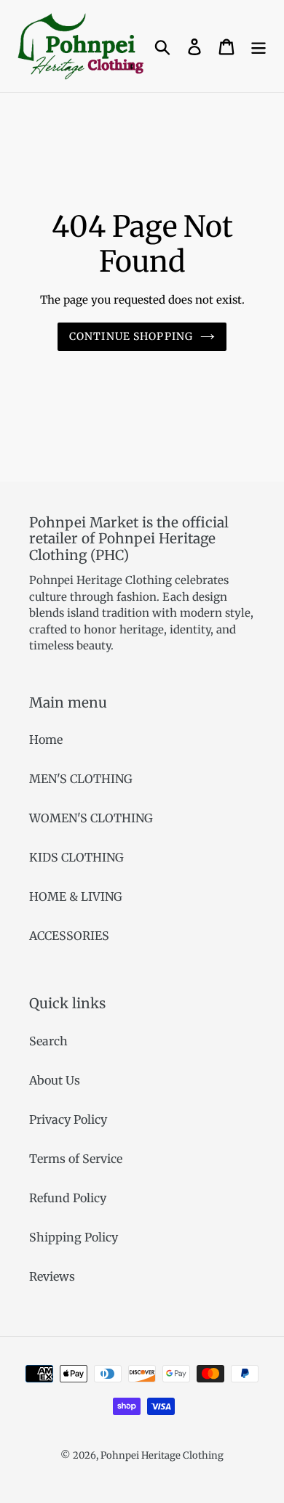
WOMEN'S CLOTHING (91, 818)
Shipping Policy (73, 1237)
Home (46, 739)
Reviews (52, 1276)
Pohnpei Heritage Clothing (162, 1455)
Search (48, 1041)
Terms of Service (75, 1158)
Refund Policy (67, 1198)
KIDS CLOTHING (76, 857)
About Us (54, 1080)
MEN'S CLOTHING (81, 778)
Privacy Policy (68, 1119)
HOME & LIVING (75, 896)
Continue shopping (131, 336)
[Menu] (258, 46)
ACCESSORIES (69, 935)
